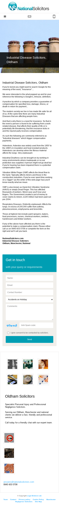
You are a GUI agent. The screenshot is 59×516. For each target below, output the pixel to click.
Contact (13, 499)
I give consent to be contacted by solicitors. (29, 333)
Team (5, 499)
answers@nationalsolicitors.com (18, 482)
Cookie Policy (38, 499)
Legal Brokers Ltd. (34, 496)
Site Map (38, 501)
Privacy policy (24, 499)
